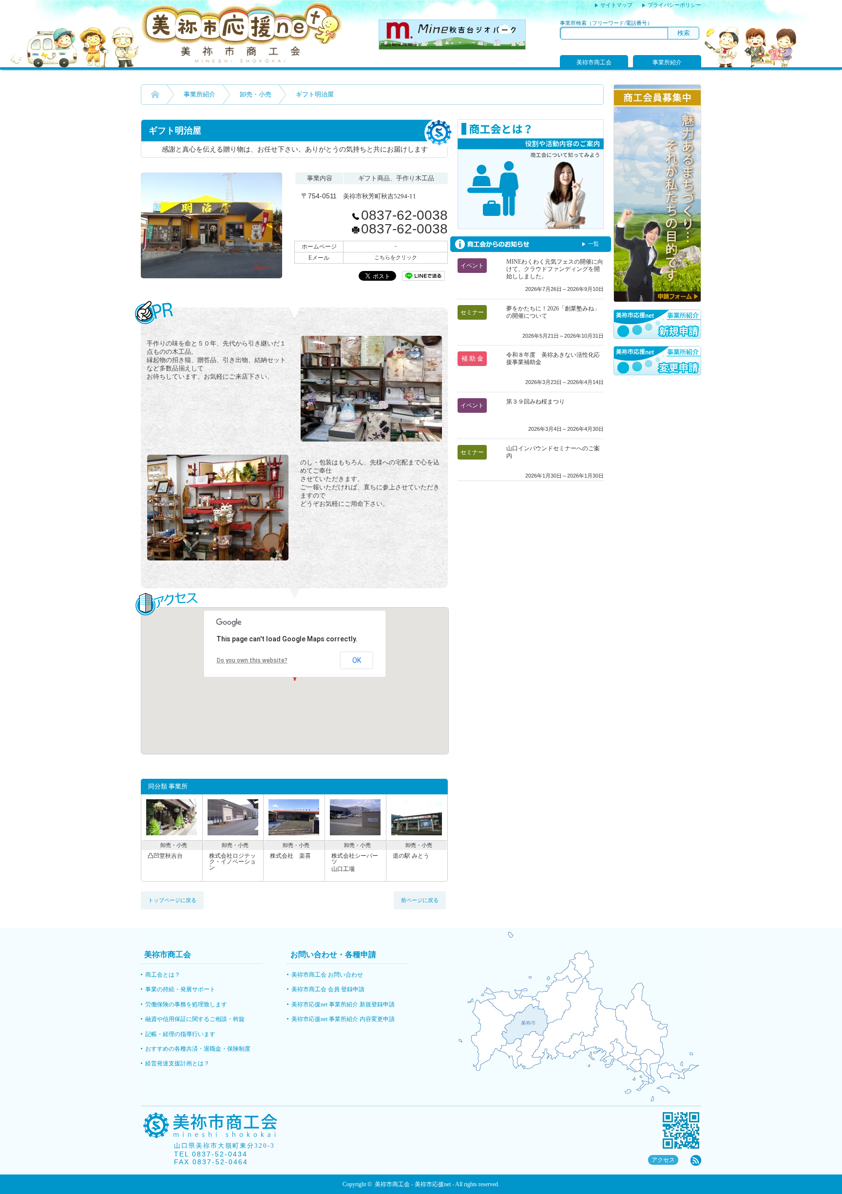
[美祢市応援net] (242, 61)
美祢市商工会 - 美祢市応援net (413, 1184)
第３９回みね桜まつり (535, 401)
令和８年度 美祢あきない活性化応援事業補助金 (553, 358)
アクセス (663, 1159)
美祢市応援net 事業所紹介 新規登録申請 (343, 1004)
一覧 (593, 244)
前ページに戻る (420, 900)
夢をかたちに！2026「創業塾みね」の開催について (553, 312)
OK (356, 660)
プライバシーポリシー (674, 5)
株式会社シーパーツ (354, 862)
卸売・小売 (255, 94)
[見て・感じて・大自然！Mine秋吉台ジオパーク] (452, 47)
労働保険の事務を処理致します (186, 1004)
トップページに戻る (172, 900)
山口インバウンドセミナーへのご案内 (553, 452)
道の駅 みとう (411, 856)
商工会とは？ (162, 974)
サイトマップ (616, 5)
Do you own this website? (252, 660)
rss (695, 1160)
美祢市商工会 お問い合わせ (327, 974)
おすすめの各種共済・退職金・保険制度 (197, 1048)
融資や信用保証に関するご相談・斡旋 (195, 1019)
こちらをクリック (395, 257)
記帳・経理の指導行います (180, 1034)
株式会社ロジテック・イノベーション (232, 862)
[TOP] (155, 94)
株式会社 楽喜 (290, 856)
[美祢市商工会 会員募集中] (657, 300)
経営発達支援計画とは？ (177, 1063)
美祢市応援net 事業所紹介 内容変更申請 (343, 1019)
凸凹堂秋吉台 (165, 856)
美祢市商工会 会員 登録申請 (327, 989)
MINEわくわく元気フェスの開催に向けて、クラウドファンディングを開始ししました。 (554, 269)
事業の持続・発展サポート (180, 989)
